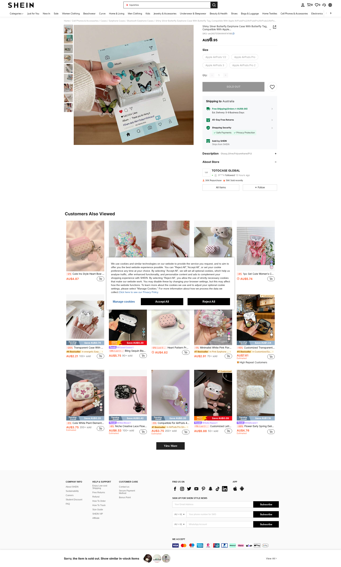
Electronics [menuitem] (317, 13)
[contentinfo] (225, 545)
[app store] (235, 490)
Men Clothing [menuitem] (135, 13)
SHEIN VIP (97, 514)
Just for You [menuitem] (33, 13)
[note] (85, 343)
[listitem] (85, 254)
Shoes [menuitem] (234, 13)
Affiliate (95, 518)
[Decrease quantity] (212, 75)
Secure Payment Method (127, 491)
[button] (324, 5)
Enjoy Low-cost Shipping (99, 487)
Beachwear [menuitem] (89, 13)
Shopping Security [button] (221, 127)
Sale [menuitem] (56, 13)
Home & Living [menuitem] (116, 13)
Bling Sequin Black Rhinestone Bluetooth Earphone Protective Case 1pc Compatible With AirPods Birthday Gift (128, 350)
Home (67, 21)
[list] (200, 488)
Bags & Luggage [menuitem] (250, 13)
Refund (95, 497)
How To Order (99, 501)
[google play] (241, 490)
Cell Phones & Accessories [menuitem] (294, 13)
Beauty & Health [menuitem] (219, 13)
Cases (104, 21)
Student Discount (74, 499)
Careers (70, 495)
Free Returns (98, 492)
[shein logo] (21, 5)
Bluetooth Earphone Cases (140, 21)
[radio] (215, 57)
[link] (310, 5)
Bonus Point (125, 497)
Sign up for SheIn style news (189, 498)
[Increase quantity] (225, 75)
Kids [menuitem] (148, 13)
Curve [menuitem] (102, 13)
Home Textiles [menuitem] (269, 13)
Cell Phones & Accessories (85, 21)
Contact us (124, 487)
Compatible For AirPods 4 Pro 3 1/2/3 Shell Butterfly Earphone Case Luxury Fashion (171, 423)
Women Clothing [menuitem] (71, 13)
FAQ (68, 504)
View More (170, 445)
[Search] (214, 5)
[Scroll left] (326, 13)
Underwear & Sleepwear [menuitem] (193, 13)
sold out (233, 86)
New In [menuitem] (46, 13)
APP (235, 482)
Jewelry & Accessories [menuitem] (165, 13)
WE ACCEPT (178, 539)
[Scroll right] (330, 13)
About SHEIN (72, 487)
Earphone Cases (117, 21)
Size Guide (97, 509)
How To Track (98, 505)
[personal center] (303, 5)
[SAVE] (272, 87)
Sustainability (72, 491)
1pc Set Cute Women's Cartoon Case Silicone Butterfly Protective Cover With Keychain (256, 273)
